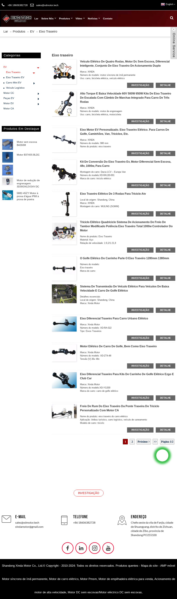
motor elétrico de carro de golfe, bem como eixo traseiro (118, 346)
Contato (108, 18)
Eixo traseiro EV (15, 77)
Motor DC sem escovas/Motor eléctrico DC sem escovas (105, 592)
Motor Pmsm (88, 579)
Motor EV (8, 103)
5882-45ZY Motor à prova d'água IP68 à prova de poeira (28, 196)
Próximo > (144, 441)
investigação (140, 85)
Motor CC (8, 93)
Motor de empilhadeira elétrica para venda (126, 579)
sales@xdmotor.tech (27, 522)
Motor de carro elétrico (63, 579)
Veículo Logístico (15, 87)
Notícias (92, 18)
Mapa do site (149, 565)
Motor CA (8, 108)
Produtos (64, 18)
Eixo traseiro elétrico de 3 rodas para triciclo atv (113, 193)
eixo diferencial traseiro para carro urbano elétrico (114, 318)
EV (32, 31)
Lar (36, 18)
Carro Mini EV (13, 82)
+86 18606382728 (84, 522)
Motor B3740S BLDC (28, 154)
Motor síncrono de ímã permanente (24, 579)
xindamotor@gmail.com (29, 526)
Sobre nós (47, 18)
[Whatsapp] (162, 455)
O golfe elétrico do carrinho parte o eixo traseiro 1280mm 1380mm (124, 258)
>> (155, 441)
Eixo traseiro (48, 31)
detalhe (165, 85)
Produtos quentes (127, 565)
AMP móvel (167, 565)
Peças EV (8, 98)
